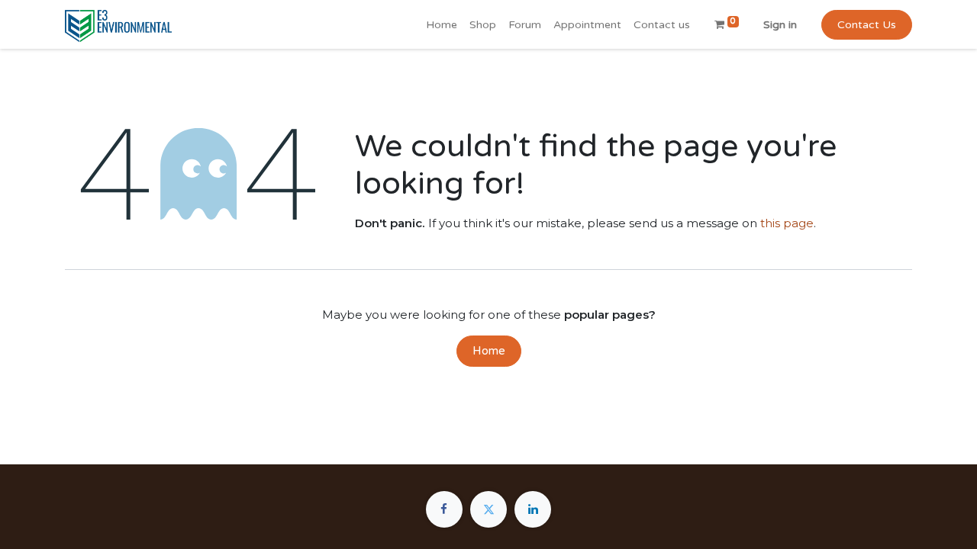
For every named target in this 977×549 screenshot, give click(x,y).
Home (488, 351)
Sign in (780, 24)
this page (787, 223)
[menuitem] (441, 25)
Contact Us (866, 24)
